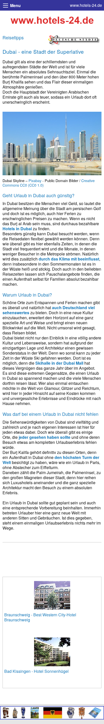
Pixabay (35, 180)
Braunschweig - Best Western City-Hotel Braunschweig (40, 617)
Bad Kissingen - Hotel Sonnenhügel (36, 671)
